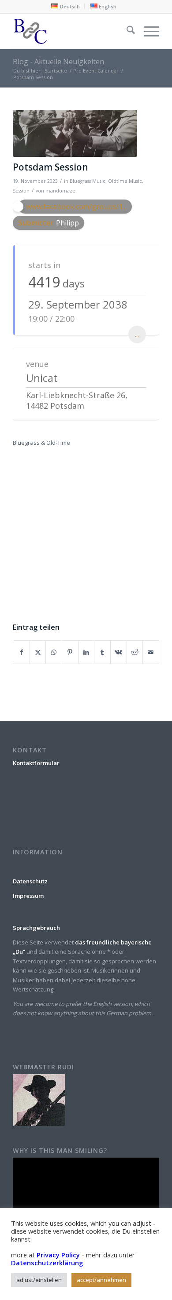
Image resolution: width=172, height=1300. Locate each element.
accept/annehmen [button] (101, 1280)
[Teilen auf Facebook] (21, 652)
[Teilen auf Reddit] (135, 652)
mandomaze (60, 191)
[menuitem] (65, 6)
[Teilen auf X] (38, 652)
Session (21, 191)
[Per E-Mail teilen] (151, 652)
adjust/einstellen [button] (39, 1280)
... (137, 334)
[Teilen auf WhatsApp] (54, 652)
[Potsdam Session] (75, 133)
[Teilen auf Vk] (119, 652)
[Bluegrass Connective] (71, 31)
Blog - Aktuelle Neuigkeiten (58, 61)
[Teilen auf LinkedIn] (86, 652)
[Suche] (126, 31)
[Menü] (147, 31)
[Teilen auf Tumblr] (102, 652)
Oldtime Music (125, 181)
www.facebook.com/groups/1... (76, 206)
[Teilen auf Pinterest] (70, 652)
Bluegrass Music (87, 181)
